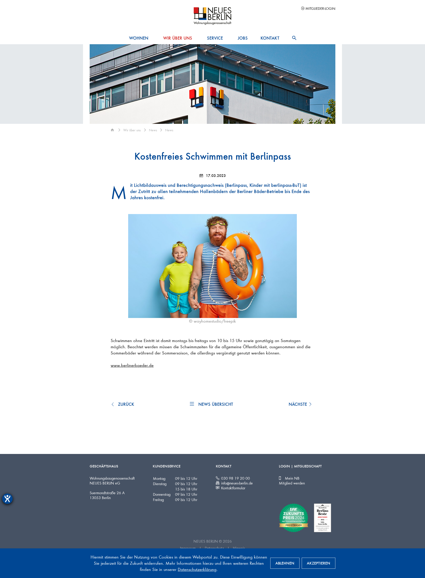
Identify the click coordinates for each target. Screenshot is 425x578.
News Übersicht (215, 404)
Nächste (298, 404)
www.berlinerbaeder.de (132, 365)
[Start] (113, 130)
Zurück (125, 404)
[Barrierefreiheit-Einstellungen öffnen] (7, 499)
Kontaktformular (233, 487)
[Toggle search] (294, 38)
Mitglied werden (292, 482)
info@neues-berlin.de (237, 482)
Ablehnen (284, 563)
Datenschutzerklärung (197, 569)
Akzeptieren (318, 563)
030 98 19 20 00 (235, 478)
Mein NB (292, 478)
